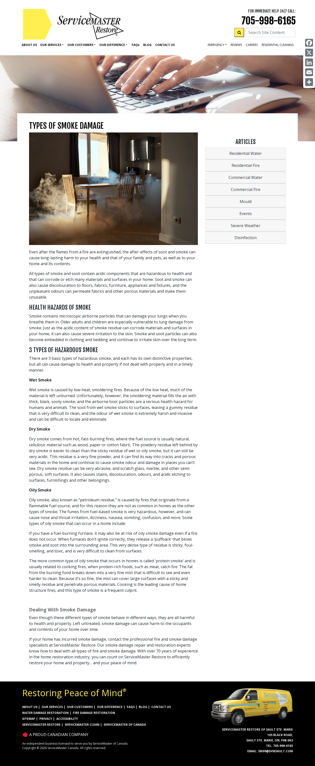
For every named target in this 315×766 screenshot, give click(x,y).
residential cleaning (278, 45)
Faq (136, 45)
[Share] (309, 82)
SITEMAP (28, 719)
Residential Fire (246, 165)
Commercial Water (246, 177)
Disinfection (246, 237)
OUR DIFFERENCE (110, 707)
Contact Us (165, 45)
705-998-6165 (269, 21)
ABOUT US (29, 707)
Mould (246, 201)
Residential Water (245, 153)
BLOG (143, 707)
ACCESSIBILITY (67, 719)
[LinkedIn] (309, 62)
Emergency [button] (216, 45)
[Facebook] (309, 43)
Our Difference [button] (112, 45)
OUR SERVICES (52, 707)
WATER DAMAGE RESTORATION (45, 713)
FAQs (131, 707)
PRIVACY (45, 719)
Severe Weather (245, 225)
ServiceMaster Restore (41, 725)
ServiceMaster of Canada (125, 725)
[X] (309, 53)
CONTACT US (161, 707)
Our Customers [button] (80, 45)
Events (245, 213)
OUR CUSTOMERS (80, 707)
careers (252, 45)
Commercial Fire (245, 189)
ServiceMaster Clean (82, 725)
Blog (147, 45)
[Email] (309, 72)
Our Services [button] (50, 45)
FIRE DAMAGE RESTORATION (94, 713)
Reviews (236, 45)
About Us (29, 45)
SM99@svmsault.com (275, 751)
